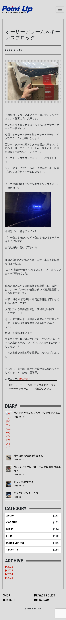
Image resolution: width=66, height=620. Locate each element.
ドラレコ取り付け (23, 482)
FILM (9, 536)
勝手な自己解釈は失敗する (28, 455)
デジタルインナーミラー (27, 493)
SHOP (6, 595)
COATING (12, 522)
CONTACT (9, 600)
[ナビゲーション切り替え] (60, 9)
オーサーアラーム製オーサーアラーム (20, 386)
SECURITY (24, 378)
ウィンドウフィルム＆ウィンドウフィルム (37, 413)
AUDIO (10, 515)
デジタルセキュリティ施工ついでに (45, 386)
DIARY (10, 529)
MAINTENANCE (15, 542)
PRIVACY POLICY (44, 595)
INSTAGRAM (41, 600)
